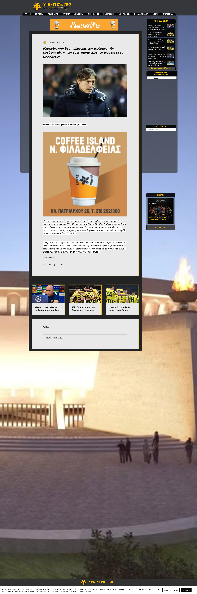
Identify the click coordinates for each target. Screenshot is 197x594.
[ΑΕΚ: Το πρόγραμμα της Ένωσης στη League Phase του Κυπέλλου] (85, 294)
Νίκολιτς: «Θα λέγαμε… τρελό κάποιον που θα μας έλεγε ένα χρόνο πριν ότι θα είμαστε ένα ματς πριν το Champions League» (48, 309)
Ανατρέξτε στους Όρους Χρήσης (79, 591)
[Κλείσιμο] (194, 590)
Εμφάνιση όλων (133, 280)
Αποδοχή (186, 590)
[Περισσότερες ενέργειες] (126, 42)
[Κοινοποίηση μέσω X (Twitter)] (50, 265)
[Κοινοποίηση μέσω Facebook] (44, 265)
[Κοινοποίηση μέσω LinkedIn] (55, 265)
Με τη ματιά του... (50, 8)
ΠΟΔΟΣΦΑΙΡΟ (48, 257)
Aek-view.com (57, 4)
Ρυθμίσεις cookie (171, 590)
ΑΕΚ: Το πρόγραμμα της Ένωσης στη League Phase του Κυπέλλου (83, 309)
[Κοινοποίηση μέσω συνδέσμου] (61, 265)
